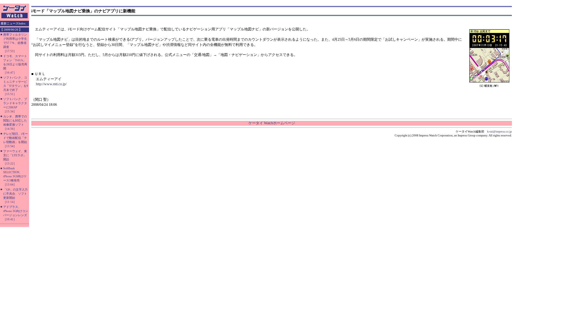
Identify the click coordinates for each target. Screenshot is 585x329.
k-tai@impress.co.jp (499, 131)
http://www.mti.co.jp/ (51, 84)
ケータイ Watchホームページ (271, 123)
